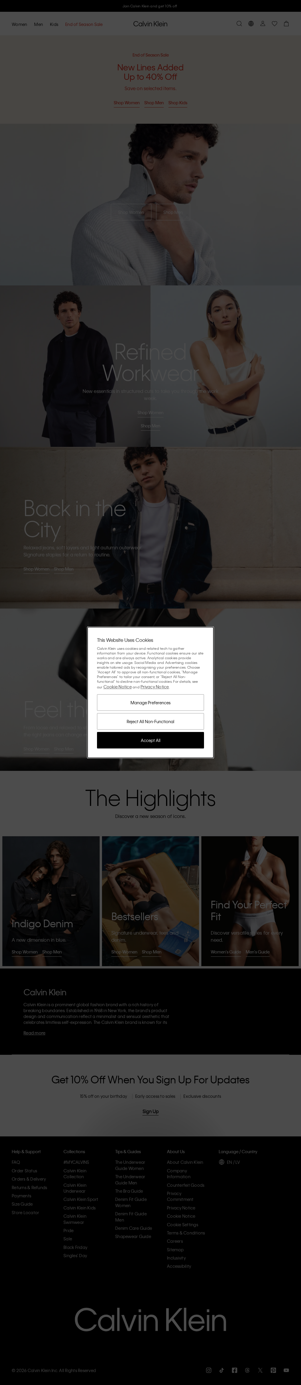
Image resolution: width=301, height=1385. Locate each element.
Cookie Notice (117, 686)
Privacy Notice (155, 686)
